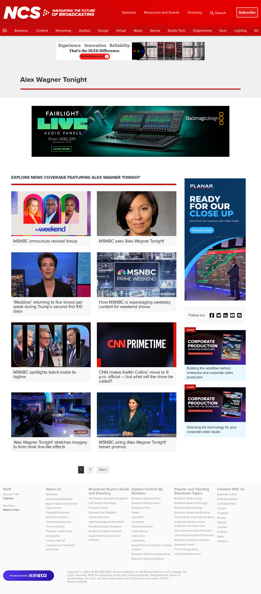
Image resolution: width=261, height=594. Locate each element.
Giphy (220, 536)
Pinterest (222, 532)
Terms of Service (55, 526)
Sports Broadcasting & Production (193, 531)
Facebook (222, 513)
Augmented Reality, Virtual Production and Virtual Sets (189, 524)
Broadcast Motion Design (188, 508)
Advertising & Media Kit (59, 499)
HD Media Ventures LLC (154, 572)
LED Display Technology (102, 503)
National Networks (142, 526)
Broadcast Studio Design (188, 498)
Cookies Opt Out (55, 540)
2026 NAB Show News (187, 554)
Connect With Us (231, 489)
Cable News (138, 536)
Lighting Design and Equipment (106, 522)
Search (220, 12)
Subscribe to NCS (227, 494)
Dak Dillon (9, 506)
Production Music (98, 508)
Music (138, 30)
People (135, 512)
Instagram (223, 541)
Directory (194, 12)
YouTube (222, 522)
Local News (138, 540)
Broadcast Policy (141, 508)
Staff (7, 489)
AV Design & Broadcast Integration (108, 498)
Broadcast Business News (146, 498)
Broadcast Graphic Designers (105, 526)
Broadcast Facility (184, 545)
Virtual (121, 30)
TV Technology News (186, 549)
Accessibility (53, 536)
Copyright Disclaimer (58, 512)
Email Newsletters (227, 499)
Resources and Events (161, 12)
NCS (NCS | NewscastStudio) (116, 572)
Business (21, 30)
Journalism (138, 517)
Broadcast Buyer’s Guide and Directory (109, 491)
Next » (103, 470)
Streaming (63, 30)
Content (42, 30)
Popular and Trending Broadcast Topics (191, 491)
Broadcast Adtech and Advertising (151, 554)
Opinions (129, 12)
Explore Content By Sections (147, 491)
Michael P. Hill (11, 494)
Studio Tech (176, 30)
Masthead (51, 494)
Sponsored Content (57, 517)
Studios (84, 30)
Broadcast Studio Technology (190, 503)
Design (103, 30)
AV (256, 30)
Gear (223, 30)
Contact (221, 508)
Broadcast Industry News (146, 503)
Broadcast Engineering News (148, 559)
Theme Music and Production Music (194, 517)
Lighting (240, 30)
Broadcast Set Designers (103, 512)
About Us (53, 489)
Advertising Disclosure (58, 522)
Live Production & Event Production (194, 535)
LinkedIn (222, 527)
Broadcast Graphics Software (105, 531)
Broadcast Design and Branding (192, 512)
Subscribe (247, 12)
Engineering (202, 30)
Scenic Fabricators (99, 517)
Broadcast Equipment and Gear (192, 540)
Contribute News (226, 504)
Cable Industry (140, 531)
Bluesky (221, 518)
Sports (155, 30)
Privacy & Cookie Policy (59, 531)
